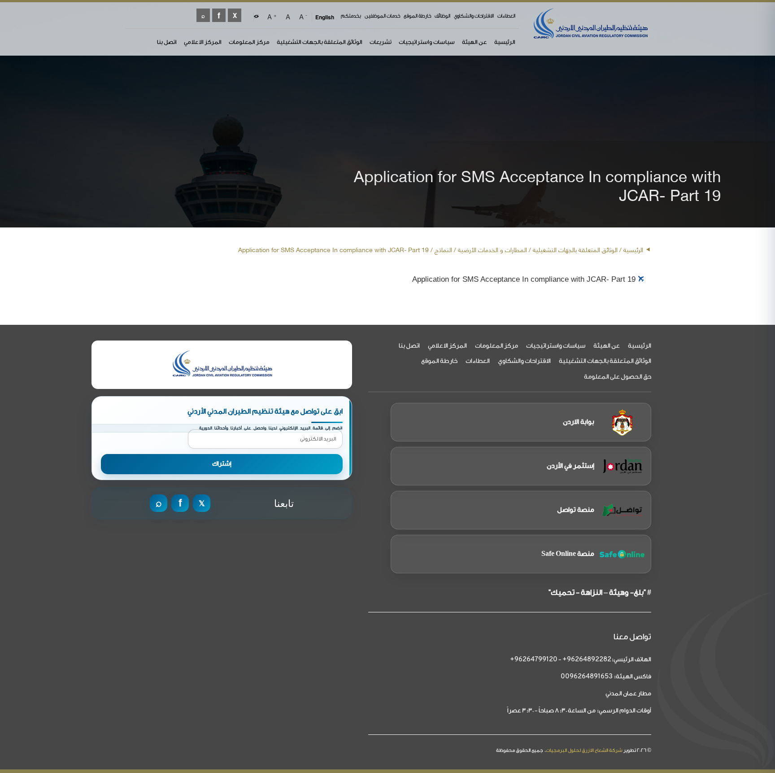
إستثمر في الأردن (570, 466)
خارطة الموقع (417, 16)
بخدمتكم (351, 16)
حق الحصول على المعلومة (617, 376)
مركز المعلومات (249, 42)
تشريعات (381, 42)
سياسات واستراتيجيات (427, 42)
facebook (219, 15)
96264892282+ (586, 659)
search (203, 15)
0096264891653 (587, 676)
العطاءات (506, 16)
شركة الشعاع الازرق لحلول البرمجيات (584, 750)
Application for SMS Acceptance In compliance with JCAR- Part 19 (524, 279)
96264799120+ (533, 659)
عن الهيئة (474, 42)
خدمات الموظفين (382, 16)
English (324, 17)
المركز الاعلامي (203, 42)
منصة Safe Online (567, 554)
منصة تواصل (575, 510)
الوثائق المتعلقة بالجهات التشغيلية (319, 42)
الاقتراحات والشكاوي (474, 16)
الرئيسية (504, 42)
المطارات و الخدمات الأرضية (492, 249)
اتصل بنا (167, 42)
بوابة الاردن (578, 422)
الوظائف (442, 16)
